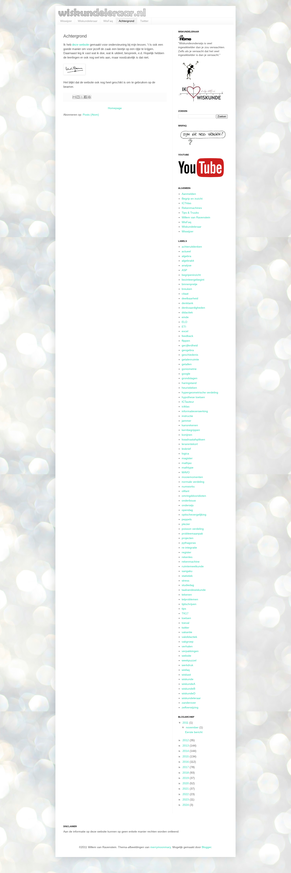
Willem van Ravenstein (196, 217)
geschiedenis (190, 354)
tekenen (187, 594)
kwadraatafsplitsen (193, 439)
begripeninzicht (191, 274)
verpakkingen (190, 651)
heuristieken (189, 387)
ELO (184, 321)
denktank (187, 303)
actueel (186, 251)
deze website (80, 44)
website (186, 655)
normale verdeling (193, 481)
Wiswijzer (66, 21)
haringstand (189, 383)
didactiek (187, 312)
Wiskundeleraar (87, 21)
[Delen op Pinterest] (89, 97)
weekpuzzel (189, 660)
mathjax (187, 463)
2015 (186, 756)
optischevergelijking (194, 514)
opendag (187, 510)
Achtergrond (126, 21)
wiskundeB (188, 688)
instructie (187, 416)
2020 (186, 783)
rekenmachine (191, 561)
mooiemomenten (192, 477)
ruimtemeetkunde (193, 566)
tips (184, 608)
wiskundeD (188, 693)
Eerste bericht (194, 732)
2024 (186, 804)
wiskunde (187, 679)
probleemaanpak (192, 533)
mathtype (187, 467)
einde (185, 317)
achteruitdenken (192, 246)
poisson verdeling (193, 528)
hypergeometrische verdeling (200, 392)
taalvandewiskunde (194, 589)
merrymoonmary (160, 847)
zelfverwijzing (190, 707)
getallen (187, 364)
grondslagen (189, 378)
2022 (186, 794)
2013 (186, 745)
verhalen (187, 646)
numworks (188, 486)
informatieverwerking (195, 411)
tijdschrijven (189, 604)
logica (185, 453)
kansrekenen (190, 425)
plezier (186, 524)
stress (185, 580)
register (186, 552)
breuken (187, 288)
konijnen (187, 434)
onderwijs (188, 505)
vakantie (187, 632)
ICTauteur (188, 401)
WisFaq (108, 21)
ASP (184, 270)
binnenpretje (189, 284)
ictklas (185, 406)
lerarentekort (190, 444)
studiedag (188, 585)
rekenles (187, 557)
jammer (186, 420)
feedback (187, 336)
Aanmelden (189, 193)
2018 (186, 772)
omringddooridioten (194, 495)
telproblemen (190, 599)
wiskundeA (188, 683)
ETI (184, 326)
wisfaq (186, 669)
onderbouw (189, 500)
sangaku (187, 571)
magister (187, 458)
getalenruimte (190, 359)
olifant (185, 491)
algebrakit (188, 260)
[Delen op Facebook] (85, 97)
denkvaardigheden (193, 307)
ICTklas (186, 203)
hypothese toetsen (193, 397)
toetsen (186, 618)
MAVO (186, 472)
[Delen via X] (82, 97)
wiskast (186, 674)
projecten (187, 538)
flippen (186, 340)
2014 (186, 750)
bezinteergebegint (193, 279)
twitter (185, 627)
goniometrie (189, 369)
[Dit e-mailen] (74, 97)
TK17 (185, 613)
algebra (186, 256)
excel (185, 331)
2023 (186, 799)
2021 (186, 788)
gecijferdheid (190, 345)
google (186, 373)
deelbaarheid (190, 298)
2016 (186, 761)
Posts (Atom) (91, 114)
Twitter (144, 21)
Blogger (206, 847)
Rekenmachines (192, 207)
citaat (185, 293)
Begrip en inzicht (192, 198)
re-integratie (189, 547)
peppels (187, 519)
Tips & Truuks (190, 212)
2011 (186, 722)
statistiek (187, 575)
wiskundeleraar (191, 698)
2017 (186, 767)
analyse (186, 265)
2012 (186, 740)
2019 (186, 778)
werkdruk (187, 665)
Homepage (115, 108)
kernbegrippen (191, 430)
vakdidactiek (189, 636)
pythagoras (189, 542)
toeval (185, 622)
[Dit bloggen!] (78, 97)
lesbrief (186, 448)
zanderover (189, 702)
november (192, 727)
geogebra (188, 350)
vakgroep (187, 641)
